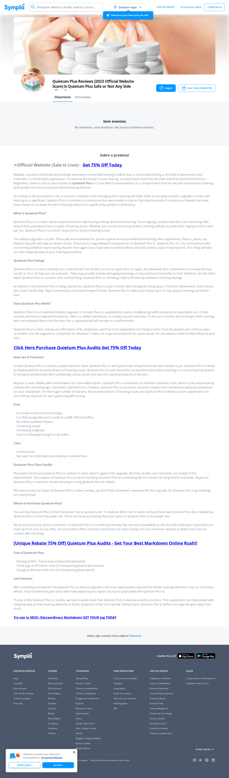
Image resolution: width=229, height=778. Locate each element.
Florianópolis (54, 718)
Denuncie (135, 635)
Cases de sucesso (122, 693)
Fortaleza (52, 728)
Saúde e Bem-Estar (85, 723)
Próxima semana (22, 698)
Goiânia (52, 733)
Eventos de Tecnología (161, 713)
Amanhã (18, 683)
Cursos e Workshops (160, 683)
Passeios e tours (84, 708)
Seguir (169, 88)
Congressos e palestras (87, 698)
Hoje (16, 678)
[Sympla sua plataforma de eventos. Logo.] (14, 7)
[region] (41, 760)
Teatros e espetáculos (87, 688)
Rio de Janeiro (55, 688)
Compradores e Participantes (200, 678)
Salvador (52, 703)
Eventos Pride (156, 703)
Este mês (18, 703)
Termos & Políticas (51, 757)
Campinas (53, 723)
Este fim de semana (23, 693)
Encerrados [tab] (83, 97)
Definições (24, 765)
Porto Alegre (54, 693)
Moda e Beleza (83, 748)
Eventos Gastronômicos (161, 693)
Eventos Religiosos (159, 708)
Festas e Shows (83, 683)
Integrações (119, 688)
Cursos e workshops (86, 693)
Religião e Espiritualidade (88, 738)
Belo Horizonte (55, 683)
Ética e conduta (79, 760)
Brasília (51, 698)
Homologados (121, 703)
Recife (51, 713)
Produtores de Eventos (197, 683)
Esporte (79, 703)
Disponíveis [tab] (63, 97)
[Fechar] (74, 752)
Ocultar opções (203, 749)
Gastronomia (82, 713)
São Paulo (53, 678)
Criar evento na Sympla (125, 678)
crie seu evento (165, 7)
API (115, 708)
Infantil (79, 733)
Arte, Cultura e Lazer (86, 728)
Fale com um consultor (125, 698)
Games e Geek (83, 743)
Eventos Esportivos (159, 688)
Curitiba (52, 708)
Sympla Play (82, 678)
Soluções (118, 683)
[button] (15, 756)
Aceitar (58, 765)
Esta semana (20, 688)
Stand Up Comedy (159, 728)
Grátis (79, 718)
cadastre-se (214, 7)
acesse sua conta (191, 7)
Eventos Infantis (157, 698)
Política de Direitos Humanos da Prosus (109, 760)
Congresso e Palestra (160, 678)
